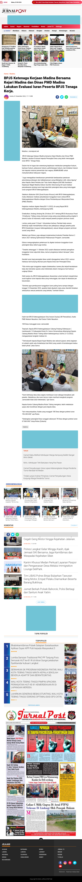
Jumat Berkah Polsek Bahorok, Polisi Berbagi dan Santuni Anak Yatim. (49, 591)
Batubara (16, 31)
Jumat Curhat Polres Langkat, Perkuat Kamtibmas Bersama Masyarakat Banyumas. (58, 3)
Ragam (19, 26)
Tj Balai (72, 31)
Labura (24, 31)
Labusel (32, 31)
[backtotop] (41, 840)
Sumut (12, 26)
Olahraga (59, 26)
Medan (47, 31)
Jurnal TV (50, 26)
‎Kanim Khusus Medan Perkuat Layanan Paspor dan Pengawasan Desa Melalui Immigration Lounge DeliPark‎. (50, 566)
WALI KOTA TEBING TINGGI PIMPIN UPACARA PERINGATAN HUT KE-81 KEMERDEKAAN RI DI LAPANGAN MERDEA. (34, 684)
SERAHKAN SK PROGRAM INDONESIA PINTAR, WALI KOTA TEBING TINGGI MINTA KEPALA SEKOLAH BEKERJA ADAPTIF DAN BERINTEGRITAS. (37, 672)
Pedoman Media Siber (73, 872)
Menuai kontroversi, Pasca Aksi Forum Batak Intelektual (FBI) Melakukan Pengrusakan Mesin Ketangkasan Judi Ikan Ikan (73, 48)
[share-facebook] (57, 97)
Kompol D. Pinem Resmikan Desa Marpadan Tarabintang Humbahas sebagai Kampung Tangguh (24, 65)
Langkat (39, 31)
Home (5, 2)
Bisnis (43, 26)
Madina (12, 74)
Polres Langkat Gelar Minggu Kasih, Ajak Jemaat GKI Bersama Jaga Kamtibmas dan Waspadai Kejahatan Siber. (48, 552)
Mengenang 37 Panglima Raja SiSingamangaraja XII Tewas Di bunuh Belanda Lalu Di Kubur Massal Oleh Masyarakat (9, 48)
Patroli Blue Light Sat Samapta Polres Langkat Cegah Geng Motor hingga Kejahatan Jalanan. (49, 537)
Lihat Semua (41, 602)
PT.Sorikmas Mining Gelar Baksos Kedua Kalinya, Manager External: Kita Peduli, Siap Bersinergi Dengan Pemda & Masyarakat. (40, 48)
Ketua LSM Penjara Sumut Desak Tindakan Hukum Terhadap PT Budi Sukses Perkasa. (24, 48)
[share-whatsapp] (66, 97)
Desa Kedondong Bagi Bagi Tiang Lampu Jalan (41, 64)
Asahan (8, 31)
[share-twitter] (62, 97)
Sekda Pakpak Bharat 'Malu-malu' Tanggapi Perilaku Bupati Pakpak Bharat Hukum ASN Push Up (56, 48)
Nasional (26, 26)
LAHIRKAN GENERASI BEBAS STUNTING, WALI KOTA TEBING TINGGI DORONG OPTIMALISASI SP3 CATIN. (37, 695)
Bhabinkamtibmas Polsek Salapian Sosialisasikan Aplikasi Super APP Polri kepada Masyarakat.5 (34, 647)
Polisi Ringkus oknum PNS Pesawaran (56, 64)
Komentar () (73, 97)
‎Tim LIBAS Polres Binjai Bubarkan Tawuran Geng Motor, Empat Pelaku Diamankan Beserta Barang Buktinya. (50, 579)
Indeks (6, 26)
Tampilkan (73, 525)
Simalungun (63, 31)
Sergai (55, 31)
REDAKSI (62, 872)
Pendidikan (35, 26)
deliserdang (6, 859)
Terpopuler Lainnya (34, 705)
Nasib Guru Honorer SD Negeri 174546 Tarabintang (8, 64)
